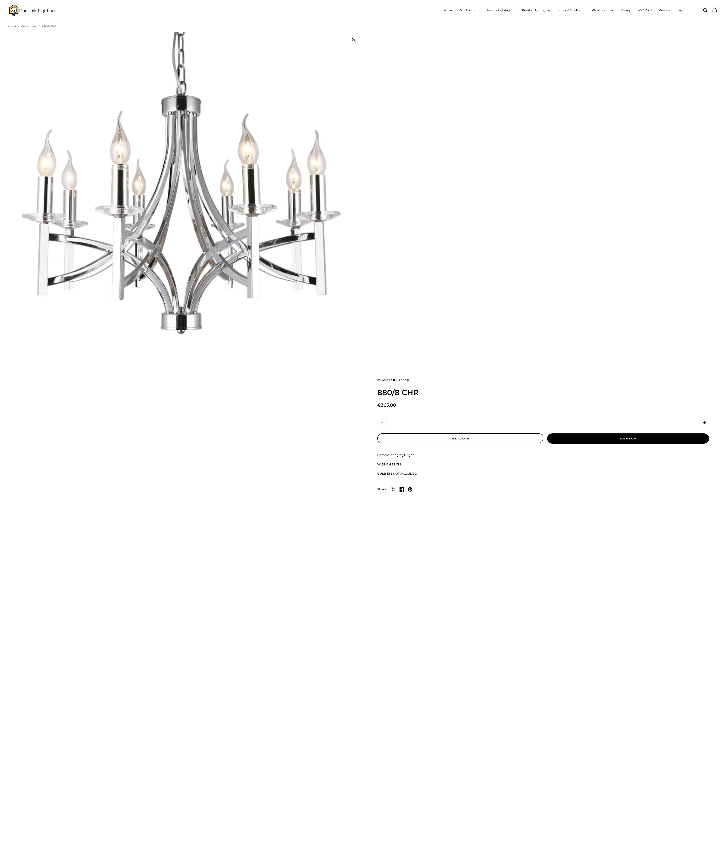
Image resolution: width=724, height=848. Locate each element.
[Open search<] (705, 10)
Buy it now (628, 438)
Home (12, 26)
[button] (704, 422)
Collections (28, 26)
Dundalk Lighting (395, 380)
